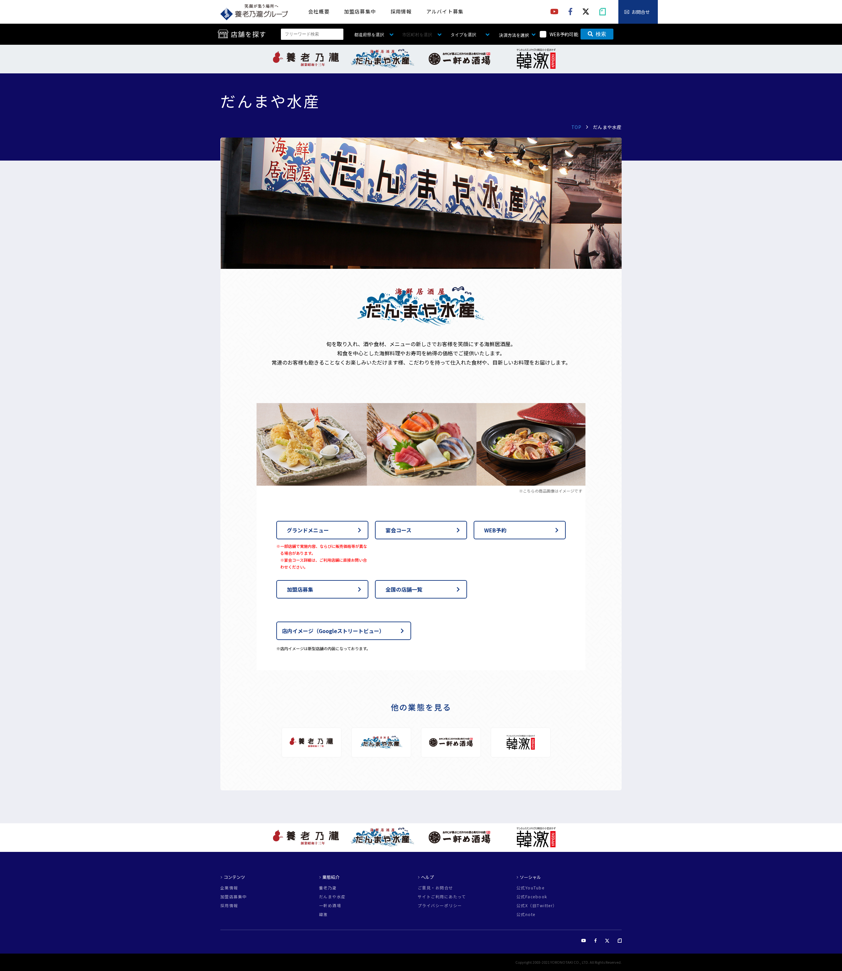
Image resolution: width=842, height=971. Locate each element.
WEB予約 (495, 530)
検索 (601, 34)
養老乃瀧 (328, 888)
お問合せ (641, 12)
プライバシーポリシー (440, 905)
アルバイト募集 (444, 11)
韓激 (323, 914)
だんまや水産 (332, 897)
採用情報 (401, 11)
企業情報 (229, 888)
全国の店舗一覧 (403, 589)
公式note (525, 914)
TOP (576, 127)
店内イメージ (333, 631)
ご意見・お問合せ (435, 888)
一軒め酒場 (330, 905)
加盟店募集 (300, 589)
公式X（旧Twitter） (536, 905)
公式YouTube (530, 888)
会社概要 (319, 11)
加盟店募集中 (360, 11)
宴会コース (398, 530)
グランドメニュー (308, 530)
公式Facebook (531, 897)
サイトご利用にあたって (442, 897)
